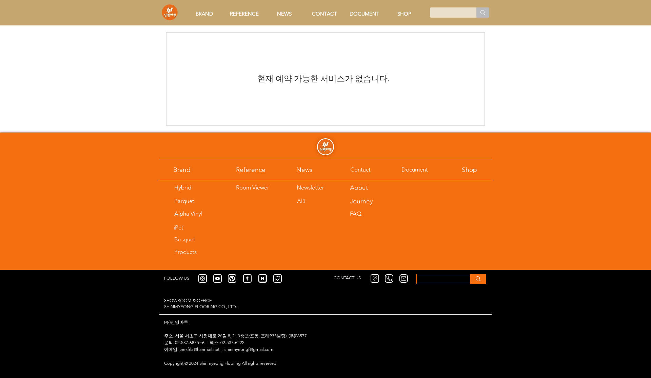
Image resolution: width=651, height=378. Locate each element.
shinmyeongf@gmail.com (248, 349)
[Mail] (403, 278)
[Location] (375, 278)
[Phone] (389, 278)
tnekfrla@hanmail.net (199, 349)
